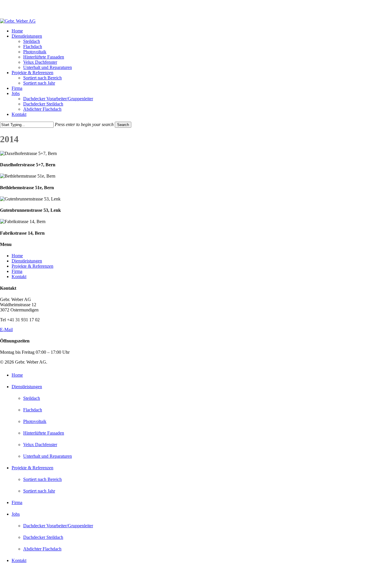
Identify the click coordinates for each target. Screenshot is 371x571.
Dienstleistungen (27, 260)
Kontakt (19, 276)
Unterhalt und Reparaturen (47, 456)
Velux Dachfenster (40, 444)
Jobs (16, 514)
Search (123, 125)
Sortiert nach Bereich (42, 479)
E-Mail (6, 329)
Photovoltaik (34, 421)
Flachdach (32, 409)
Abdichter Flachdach (42, 548)
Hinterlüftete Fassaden (43, 432)
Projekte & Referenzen (32, 266)
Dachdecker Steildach (43, 537)
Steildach (31, 398)
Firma (17, 271)
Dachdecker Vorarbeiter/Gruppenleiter (58, 525)
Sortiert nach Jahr (39, 490)
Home (17, 255)
